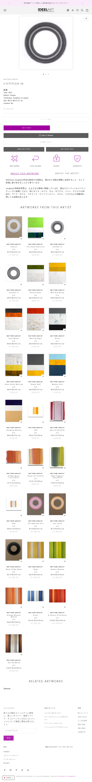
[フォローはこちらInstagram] (10, 770)
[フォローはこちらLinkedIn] (28, 770)
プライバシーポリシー (11, 755)
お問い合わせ (82, 717)
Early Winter (14, 338)
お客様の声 (81, 732)
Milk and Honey (57, 292)
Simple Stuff (36, 384)
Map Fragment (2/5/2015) (57, 476)
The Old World (14, 662)
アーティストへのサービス (53, 723)
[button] (8, 778)
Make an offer (24, 149)
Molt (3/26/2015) (57, 430)
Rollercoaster (35, 292)
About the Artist (67, 173)
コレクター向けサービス (52, 713)
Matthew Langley (11, 79)
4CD (35, 430)
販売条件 (7, 763)
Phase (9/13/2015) (35, 476)
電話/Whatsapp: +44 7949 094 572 (59, 747)
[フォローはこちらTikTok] (22, 770)
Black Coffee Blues (14, 569)
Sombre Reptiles (57, 569)
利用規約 (7, 751)
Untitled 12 (14, 292)
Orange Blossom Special (14, 616)
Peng (35, 569)
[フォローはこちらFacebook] (5, 770)
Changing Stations (14, 430)
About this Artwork (25, 173)
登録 (8, 738)
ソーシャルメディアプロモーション (56, 727)
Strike (57, 338)
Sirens (35, 615)
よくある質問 (82, 720)
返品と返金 (81, 724)
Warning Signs (36, 338)
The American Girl (35, 523)
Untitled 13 (57, 247)
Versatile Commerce (68, 776)
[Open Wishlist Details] (77, 10)
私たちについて (83, 713)
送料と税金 (81, 728)
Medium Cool (57, 384)
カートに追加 (46, 119)
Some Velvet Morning (14, 384)
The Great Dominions (36, 247)
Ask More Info (67, 149)
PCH (13, 523)
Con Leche (57, 523)
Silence (14, 247)
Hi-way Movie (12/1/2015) (14, 476)
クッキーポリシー (10, 759)
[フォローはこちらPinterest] (16, 770)
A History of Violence (57, 615)
